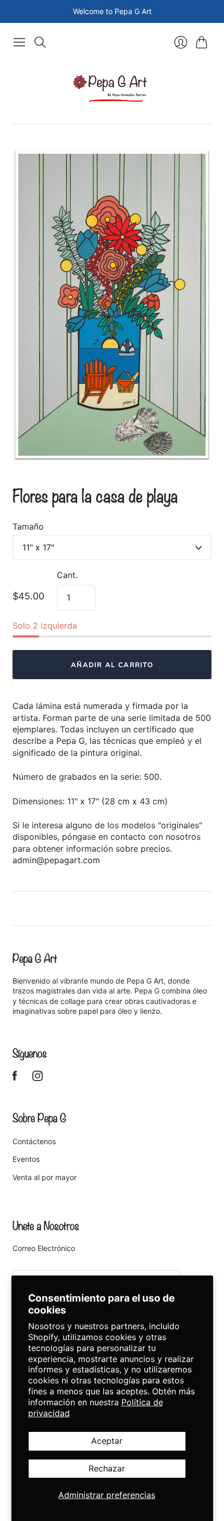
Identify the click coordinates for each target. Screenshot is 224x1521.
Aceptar (106, 1441)
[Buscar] (40, 42)
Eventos (26, 1159)
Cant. (67, 575)
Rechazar (107, 1468)
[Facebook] (15, 1078)
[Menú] (19, 42)
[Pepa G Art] (112, 88)
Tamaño (28, 526)
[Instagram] (37, 1078)
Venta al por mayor (45, 1177)
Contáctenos (34, 1141)
